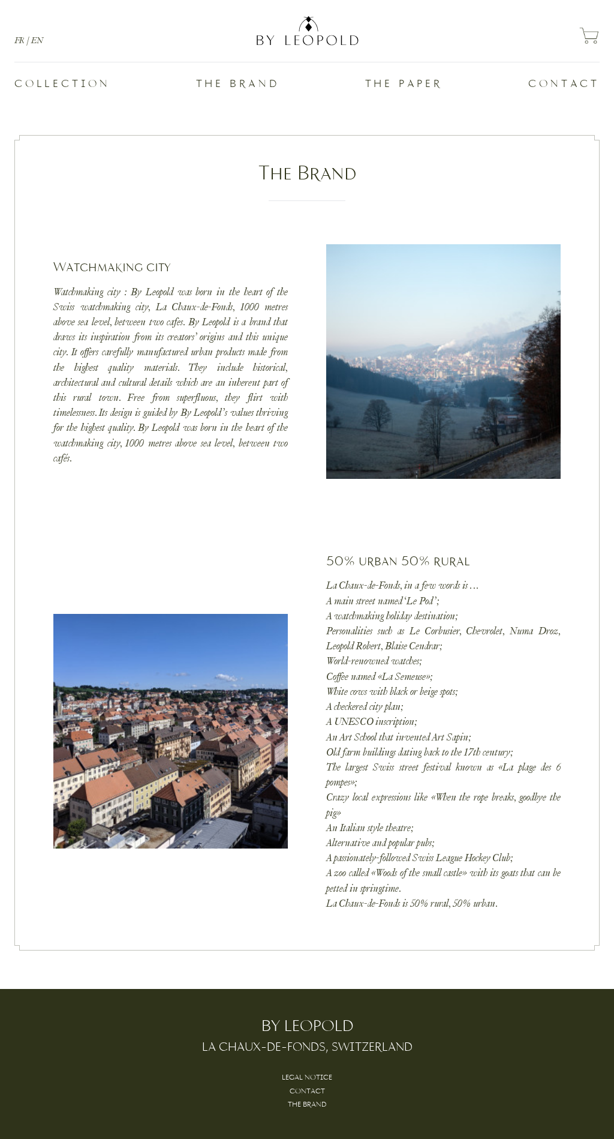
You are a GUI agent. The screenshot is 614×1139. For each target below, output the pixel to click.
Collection (62, 84)
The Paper (404, 84)
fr (19, 41)
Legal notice (307, 1078)
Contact (564, 84)
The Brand (237, 84)
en (37, 41)
